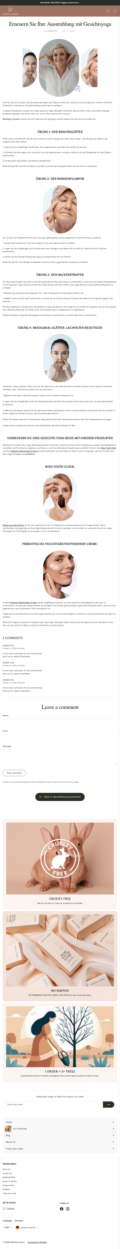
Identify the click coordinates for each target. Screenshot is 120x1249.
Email (5, 731)
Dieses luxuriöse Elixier (13, 525)
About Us (6, 1169)
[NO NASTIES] (60, 950)
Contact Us (7, 1173)
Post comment (14, 772)
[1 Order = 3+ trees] (60, 1036)
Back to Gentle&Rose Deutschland (62, 796)
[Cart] (108, 11)
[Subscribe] (108, 1104)
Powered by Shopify (37, 1242)
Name (5, 715)
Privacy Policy (51, 782)
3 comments (51, 31)
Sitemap (6, 1189)
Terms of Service (67, 782)
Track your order (9, 1193)
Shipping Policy (9, 1177)
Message (7, 746)
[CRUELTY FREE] (60, 858)
